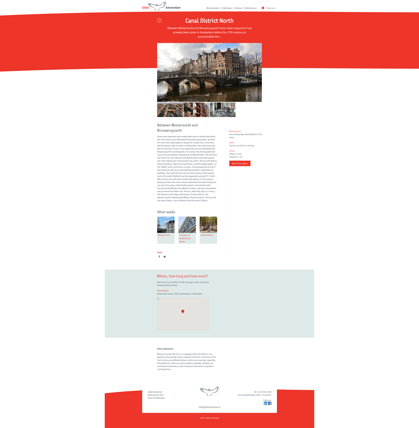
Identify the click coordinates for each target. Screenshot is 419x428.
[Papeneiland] (209, 72)
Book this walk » (240, 163)
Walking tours (251, 8)
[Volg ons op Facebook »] (269, 403)
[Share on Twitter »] (164, 256)
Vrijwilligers (227, 8)
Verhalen (238, 8)
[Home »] (161, 6)
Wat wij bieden (213, 8)
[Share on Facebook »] (159, 256)
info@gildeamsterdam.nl (209, 407)
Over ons (270, 8)
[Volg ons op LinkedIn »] (265, 403)
